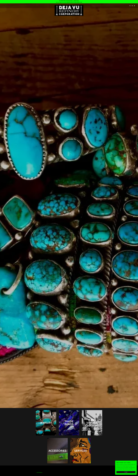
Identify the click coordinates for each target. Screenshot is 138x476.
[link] (69, 5)
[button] (132, 6)
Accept (125, 472)
